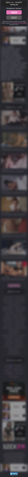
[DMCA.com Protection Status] (14, 474)
